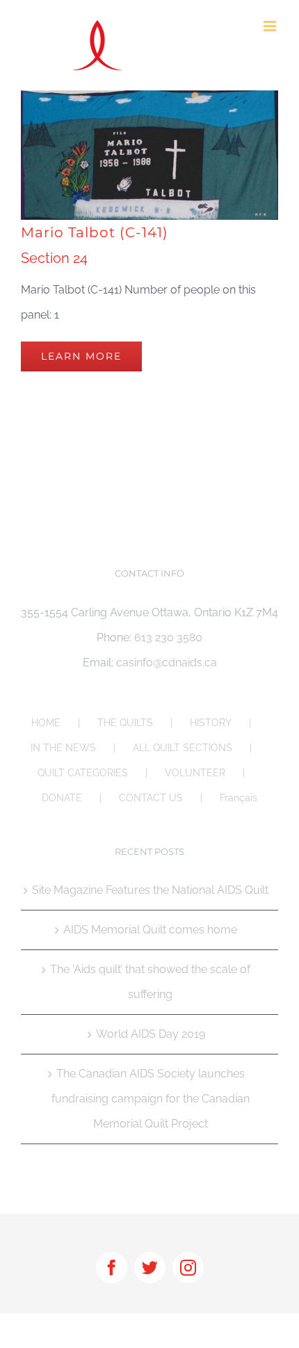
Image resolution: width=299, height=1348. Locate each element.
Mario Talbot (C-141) (94, 232)
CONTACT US (151, 797)
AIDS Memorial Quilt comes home (150, 929)
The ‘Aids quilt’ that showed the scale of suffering (150, 982)
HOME (45, 722)
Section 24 (54, 258)
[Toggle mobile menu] (271, 26)
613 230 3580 (168, 637)
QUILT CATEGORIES (83, 772)
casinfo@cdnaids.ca (166, 662)
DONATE (62, 797)
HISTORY (211, 722)
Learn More (81, 356)
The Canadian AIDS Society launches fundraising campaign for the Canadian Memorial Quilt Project (150, 1098)
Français (238, 797)
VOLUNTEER (195, 772)
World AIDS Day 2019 (150, 1034)
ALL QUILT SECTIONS (182, 747)
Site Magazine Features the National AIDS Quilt (150, 890)
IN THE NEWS (63, 747)
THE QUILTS (125, 722)
